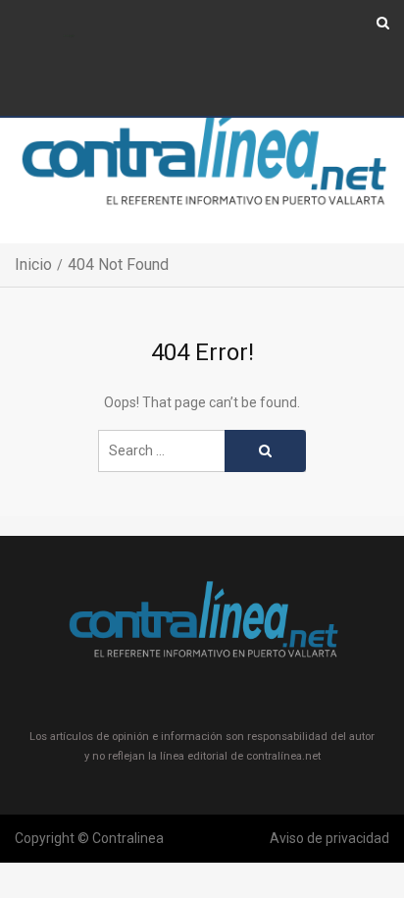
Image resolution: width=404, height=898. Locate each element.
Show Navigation (69, 36)
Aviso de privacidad (329, 838)
